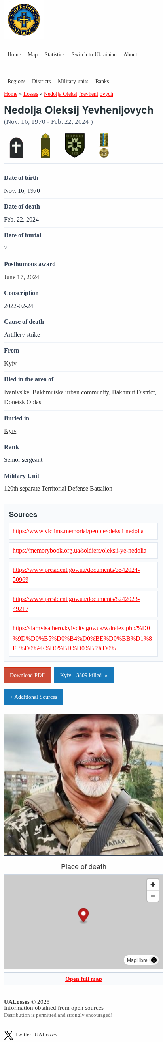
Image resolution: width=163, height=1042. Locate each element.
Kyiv (10, 363)
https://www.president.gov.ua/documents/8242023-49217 (76, 604)
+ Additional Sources (33, 697)
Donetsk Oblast (23, 402)
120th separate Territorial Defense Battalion (58, 488)
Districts (41, 81)
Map (33, 54)
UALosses (45, 1035)
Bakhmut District (133, 392)
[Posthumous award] (104, 145)
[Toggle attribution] (154, 960)
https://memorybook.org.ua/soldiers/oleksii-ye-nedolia (79, 550)
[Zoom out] (153, 896)
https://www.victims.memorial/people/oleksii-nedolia (78, 531)
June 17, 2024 (21, 277)
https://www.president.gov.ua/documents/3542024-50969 (76, 574)
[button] (83, 916)
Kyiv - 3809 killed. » (84, 675)
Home (14, 54)
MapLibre (137, 959)
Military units (73, 81)
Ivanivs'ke (16, 392)
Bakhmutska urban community (70, 392)
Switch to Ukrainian (94, 54)
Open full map (83, 978)
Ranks (102, 81)
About (130, 54)
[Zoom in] (153, 884)
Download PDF (27, 675)
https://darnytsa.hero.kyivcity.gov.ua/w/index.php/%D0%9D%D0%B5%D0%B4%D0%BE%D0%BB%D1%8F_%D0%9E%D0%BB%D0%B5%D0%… (82, 638)
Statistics (54, 54)
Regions (16, 81)
